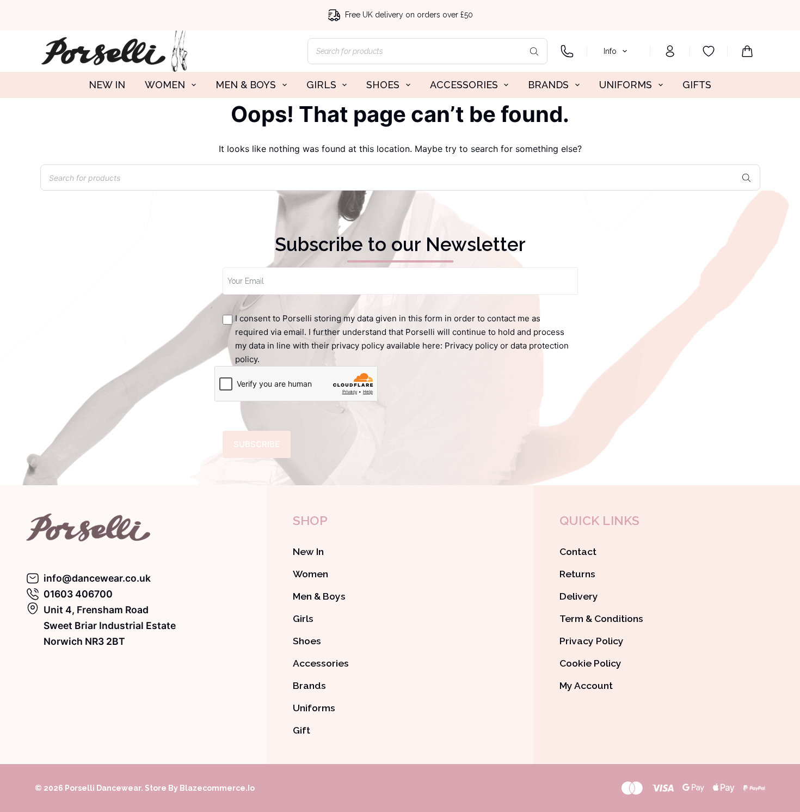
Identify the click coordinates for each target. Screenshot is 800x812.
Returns (577, 573)
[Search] (533, 51)
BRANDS (548, 84)
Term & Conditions (601, 618)
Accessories (321, 663)
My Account (586, 685)
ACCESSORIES (464, 84)
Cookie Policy (590, 663)
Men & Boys (319, 596)
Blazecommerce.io (217, 788)
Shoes (307, 640)
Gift (301, 730)
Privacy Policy (591, 640)
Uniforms (314, 707)
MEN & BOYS (246, 84)
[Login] (669, 51)
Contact (577, 551)
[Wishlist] (708, 51)
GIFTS (696, 84)
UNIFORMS (625, 84)
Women (310, 573)
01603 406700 (78, 594)
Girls (303, 618)
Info (610, 51)
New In (308, 551)
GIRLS (321, 84)
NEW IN (107, 84)
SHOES (382, 84)
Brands (309, 685)
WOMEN (165, 84)
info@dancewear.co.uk (97, 578)
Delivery (578, 596)
